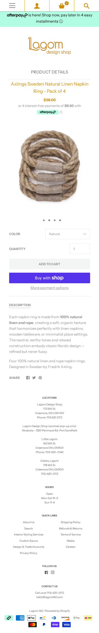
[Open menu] (12, 5)
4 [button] (55, 220)
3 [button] (49, 220)
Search (28, 528)
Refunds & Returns (70, 528)
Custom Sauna (28, 540)
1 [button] (38, 220)
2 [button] (44, 220)
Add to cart (49, 264)
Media (70, 540)
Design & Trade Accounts (28, 546)
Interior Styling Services (28, 534)
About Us (28, 522)
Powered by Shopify (57, 611)
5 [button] (60, 220)
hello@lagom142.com (49, 597)
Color (14, 234)
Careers (70, 546)
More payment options (49, 287)
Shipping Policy (70, 522)
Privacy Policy (28, 553)
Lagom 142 (36, 611)
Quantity (17, 249)
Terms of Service (71, 534)
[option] (49, 167)
